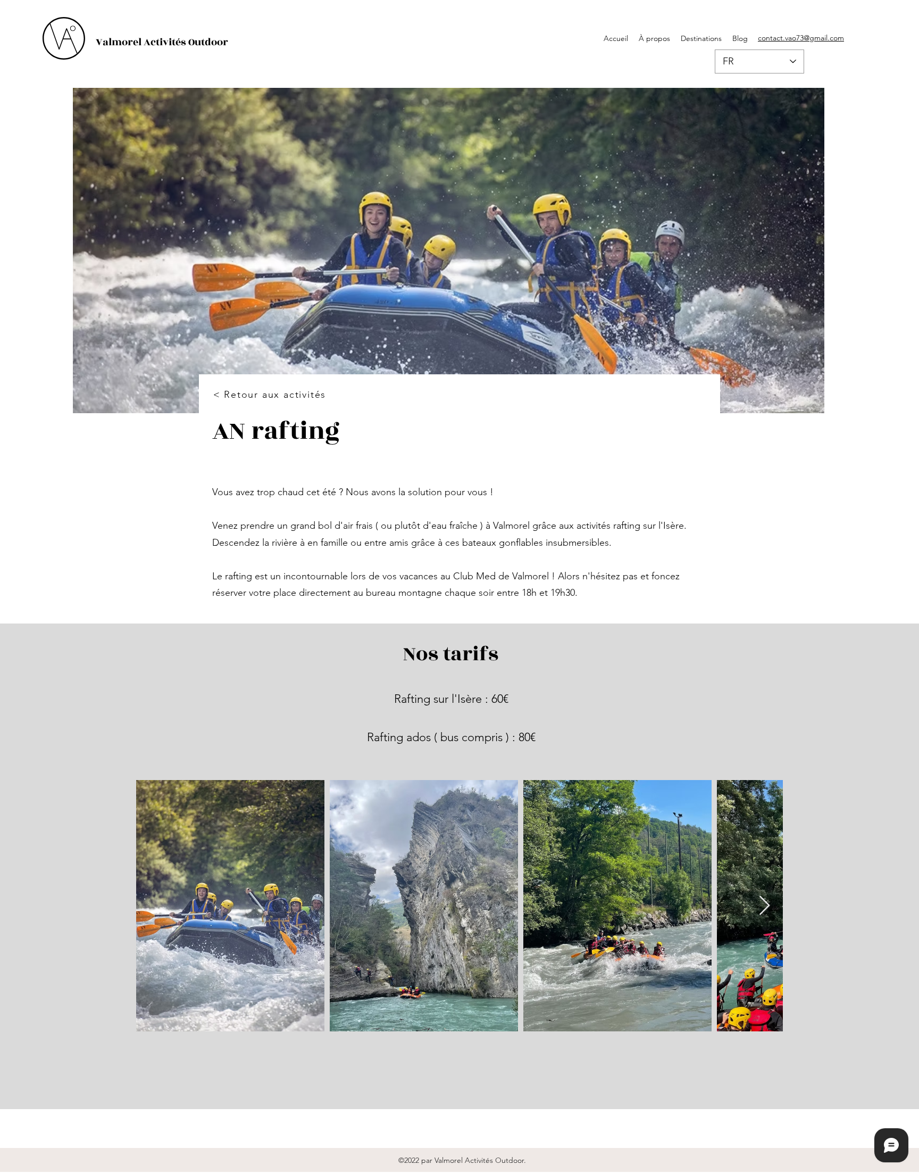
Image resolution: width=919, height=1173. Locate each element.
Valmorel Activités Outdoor (162, 42)
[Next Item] (764, 906)
